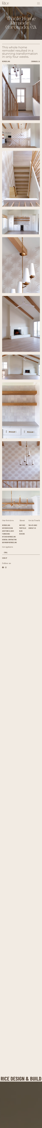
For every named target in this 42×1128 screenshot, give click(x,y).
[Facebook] (3, 567)
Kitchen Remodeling (9, 537)
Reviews (22, 534)
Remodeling (6, 525)
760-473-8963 (32, 525)
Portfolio (22, 528)
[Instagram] (6, 567)
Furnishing (6, 534)
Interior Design (7, 528)
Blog (20, 531)
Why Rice (22, 525)
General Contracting (9, 539)
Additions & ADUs (8, 531)
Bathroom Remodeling (9, 542)
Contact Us (32, 528)
